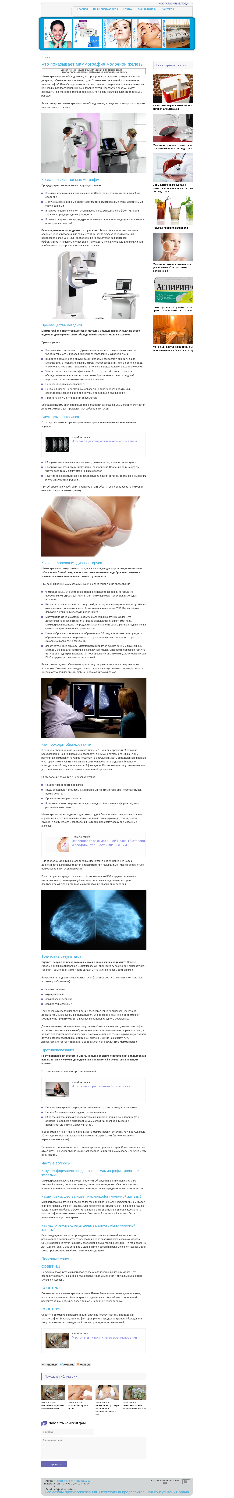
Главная (82, 9)
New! (84, 13)
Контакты (168, 9)
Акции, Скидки (147, 9)
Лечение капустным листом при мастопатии (134, 1406)
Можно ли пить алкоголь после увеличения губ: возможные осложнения (172, 267)
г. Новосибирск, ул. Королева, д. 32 (72, 1481)
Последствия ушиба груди (78, 1406)
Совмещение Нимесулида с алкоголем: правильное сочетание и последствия (175, 188)
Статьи (127, 9)
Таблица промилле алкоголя (170, 227)
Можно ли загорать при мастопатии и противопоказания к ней (107, 1409)
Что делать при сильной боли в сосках (102, 1086)
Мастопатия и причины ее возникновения (104, 1337)
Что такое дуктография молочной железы (104, 441)
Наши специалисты (105, 9)
